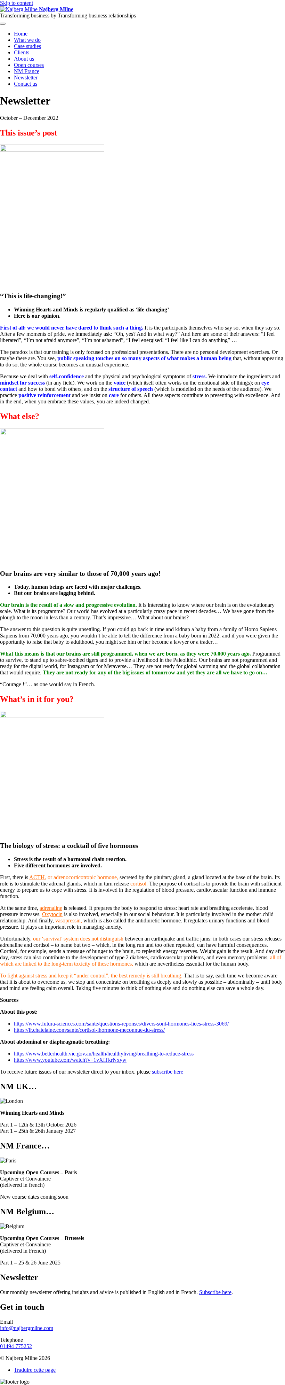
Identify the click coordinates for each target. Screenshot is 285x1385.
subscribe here (167, 1072)
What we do (27, 40)
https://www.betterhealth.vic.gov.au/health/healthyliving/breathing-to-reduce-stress (104, 1054)
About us (24, 59)
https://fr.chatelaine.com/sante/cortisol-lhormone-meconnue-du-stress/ (89, 1030)
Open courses (29, 65)
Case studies (27, 46)
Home (20, 34)
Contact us (25, 84)
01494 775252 (16, 1346)
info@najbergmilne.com (26, 1328)
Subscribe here (215, 1292)
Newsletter (26, 77)
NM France (26, 71)
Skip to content (16, 3)
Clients (21, 52)
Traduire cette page (35, 1370)
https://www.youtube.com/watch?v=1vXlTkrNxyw (70, 1060)
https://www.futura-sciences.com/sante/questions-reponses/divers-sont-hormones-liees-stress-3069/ (121, 1024)
